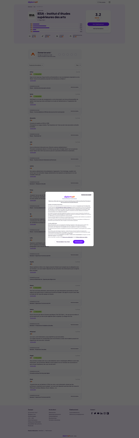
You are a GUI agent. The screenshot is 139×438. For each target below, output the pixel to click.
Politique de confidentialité (67, 237)
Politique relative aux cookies (81, 237)
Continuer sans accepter (86, 194)
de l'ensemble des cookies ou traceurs (63, 207)
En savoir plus (70, 233)
